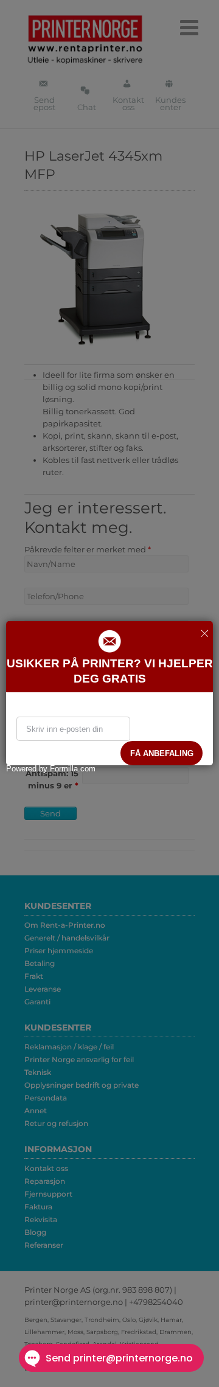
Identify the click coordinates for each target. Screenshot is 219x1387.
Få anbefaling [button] (161, 753)
